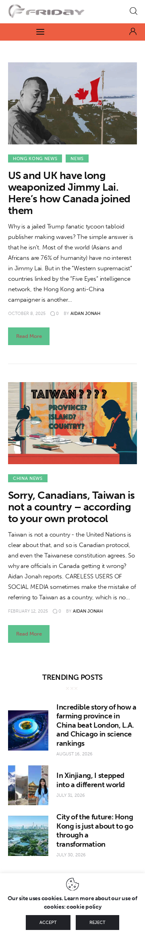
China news (28, 478)
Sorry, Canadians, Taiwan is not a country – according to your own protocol (71, 507)
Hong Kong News (35, 158)
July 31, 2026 (70, 795)
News (77, 158)
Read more (29, 336)
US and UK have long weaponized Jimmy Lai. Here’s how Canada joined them (69, 193)
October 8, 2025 (27, 313)
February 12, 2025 (28, 611)
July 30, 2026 (71, 855)
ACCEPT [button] (48, 922)
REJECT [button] (97, 922)
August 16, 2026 (74, 754)
